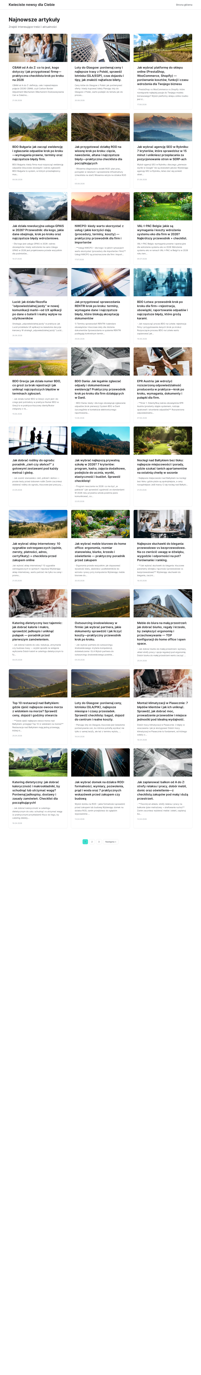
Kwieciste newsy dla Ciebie (32, 4)
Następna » (110, 842)
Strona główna (184, 4)
